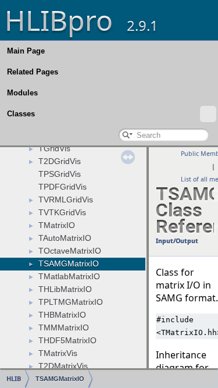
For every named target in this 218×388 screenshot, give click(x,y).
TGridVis (54, 148)
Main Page (26, 51)
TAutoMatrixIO (64, 238)
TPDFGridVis (62, 186)
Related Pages (32, 71)
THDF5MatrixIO (67, 340)
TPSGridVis (59, 174)
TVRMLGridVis (65, 199)
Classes (21, 113)
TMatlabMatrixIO (69, 276)
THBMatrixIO (62, 314)
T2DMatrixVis (63, 366)
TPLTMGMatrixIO (70, 302)
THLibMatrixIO (65, 289)
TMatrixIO (56, 225)
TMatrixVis (57, 353)
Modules (22, 92)
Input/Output (177, 241)
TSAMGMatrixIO (68, 263)
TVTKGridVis (62, 212)
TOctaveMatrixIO (69, 250)
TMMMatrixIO (63, 327)
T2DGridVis (59, 161)
